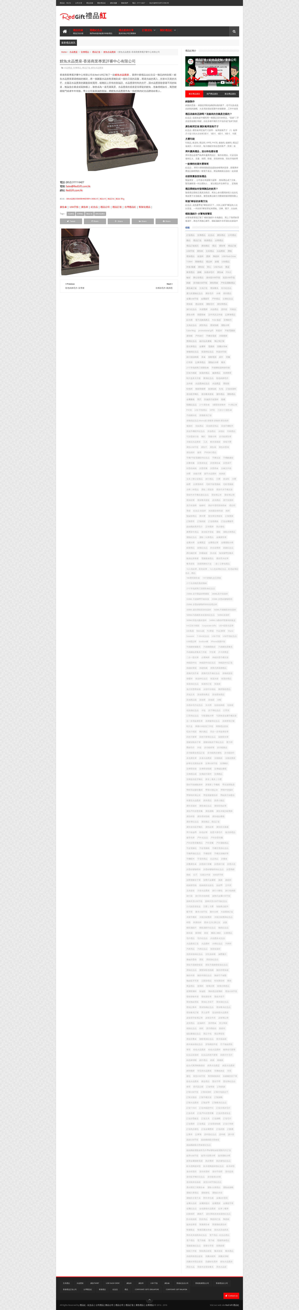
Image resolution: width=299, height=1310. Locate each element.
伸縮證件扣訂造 (225, 663)
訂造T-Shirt (191, 1108)
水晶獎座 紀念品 (217, 938)
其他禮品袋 (191, 700)
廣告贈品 (205, 246)
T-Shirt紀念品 (203, 636)
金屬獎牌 (216, 1203)
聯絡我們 (124, 3)
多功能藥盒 (222, 747)
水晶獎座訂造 (192, 943)
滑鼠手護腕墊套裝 (194, 965)
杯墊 (188, 922)
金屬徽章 (205, 299)
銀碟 (217, 261)
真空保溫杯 (228, 500)
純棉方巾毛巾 (226, 1055)
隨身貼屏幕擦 (192, 558)
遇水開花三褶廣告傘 (195, 1187)
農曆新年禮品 (192, 532)
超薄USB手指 (192, 1155)
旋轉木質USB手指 (194, 901)
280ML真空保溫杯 (220, 594)
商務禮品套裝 (222, 726)
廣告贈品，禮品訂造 (210, 822)
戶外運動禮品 (222, 843)
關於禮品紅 (101, 3)
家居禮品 (190, 272)
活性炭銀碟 (210, 954)
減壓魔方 (222, 954)
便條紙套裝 (227, 673)
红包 (221, 389)
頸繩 (223, 399)
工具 (205, 442)
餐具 (223, 362)
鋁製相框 (190, 1214)
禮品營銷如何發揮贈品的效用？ (201, 188)
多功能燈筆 (209, 747)
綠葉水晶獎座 (228, 1065)
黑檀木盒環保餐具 (205, 1267)
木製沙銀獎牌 (205, 917)
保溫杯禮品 (204, 373)
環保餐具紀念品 (223, 1007)
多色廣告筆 (191, 758)
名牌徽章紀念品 (212, 721)
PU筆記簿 (232, 405)
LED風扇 (190, 631)
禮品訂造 (96, 52)
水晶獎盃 (73, 52)
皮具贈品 (216, 500)
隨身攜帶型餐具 (226, 553)
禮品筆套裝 (219, 1034)
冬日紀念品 (226, 288)
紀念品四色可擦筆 (209, 1055)
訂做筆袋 (210, 1087)
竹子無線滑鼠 (226, 1044)
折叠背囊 (190, 463)
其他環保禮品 (218, 694)
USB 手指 (216, 636)
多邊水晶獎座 (205, 758)
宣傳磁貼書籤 (220, 769)
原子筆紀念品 (214, 710)
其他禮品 (211, 431)
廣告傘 (63, 207)
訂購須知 (147, 30)
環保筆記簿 (229, 495)
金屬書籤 (190, 399)
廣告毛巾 (209, 293)
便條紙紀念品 (192, 352)
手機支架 (216, 458)
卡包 (203, 710)
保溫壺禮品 (226, 678)
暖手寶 (189, 912)
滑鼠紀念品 (191, 970)
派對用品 (203, 325)
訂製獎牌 (229, 516)
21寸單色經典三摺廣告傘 (197, 367)
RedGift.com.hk (74, 190)
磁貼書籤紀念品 (193, 1034)
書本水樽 (214, 912)
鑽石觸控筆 (191, 553)
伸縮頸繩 (203, 668)
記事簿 (198, 1134)
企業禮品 (219, 240)
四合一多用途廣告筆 (219, 731)
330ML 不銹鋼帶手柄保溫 (197, 599)
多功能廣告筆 (225, 436)
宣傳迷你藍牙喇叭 (194, 779)
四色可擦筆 (191, 737)
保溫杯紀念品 (207, 352)
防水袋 (213, 553)
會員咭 (226, 479)
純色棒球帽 (191, 1060)
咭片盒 (189, 726)
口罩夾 (226, 710)
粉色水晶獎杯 (214, 1049)
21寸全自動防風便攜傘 (196, 583)
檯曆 (188, 484)
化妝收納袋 (219, 705)
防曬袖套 (203, 553)
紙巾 (221, 357)
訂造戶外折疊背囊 (205, 1113)
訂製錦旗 (201, 521)
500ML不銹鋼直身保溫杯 (225, 610)
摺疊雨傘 (201, 314)
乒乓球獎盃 (223, 652)
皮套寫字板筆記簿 (194, 1018)
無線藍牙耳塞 (192, 981)
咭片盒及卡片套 (193, 378)
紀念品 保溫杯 (199, 511)
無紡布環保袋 (222, 970)
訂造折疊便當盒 (223, 1113)
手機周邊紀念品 (193, 853)
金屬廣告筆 (221, 537)
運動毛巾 (210, 304)
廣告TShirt (94, 1283)
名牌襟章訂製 (228, 721)
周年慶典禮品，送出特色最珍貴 (201, 151)
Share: (230, 631)
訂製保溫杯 (206, 1092)
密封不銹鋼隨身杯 (194, 784)
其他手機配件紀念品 (195, 431)
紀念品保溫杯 (192, 1055)
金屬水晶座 (191, 1203)
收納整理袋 (191, 885)
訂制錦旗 (221, 1087)
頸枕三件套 (191, 1251)
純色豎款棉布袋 (216, 511)
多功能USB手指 (200, 283)
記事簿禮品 (230, 314)
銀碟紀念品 (202, 548)
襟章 (188, 1087)
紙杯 (228, 511)
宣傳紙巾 (228, 320)
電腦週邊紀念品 (193, 1246)
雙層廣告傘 (204, 1224)
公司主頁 (78, 3)
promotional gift (205, 330)
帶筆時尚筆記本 (193, 795)
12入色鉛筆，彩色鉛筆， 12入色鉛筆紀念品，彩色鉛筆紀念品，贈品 (211, 571)
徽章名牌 (190, 837)
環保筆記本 (216, 495)
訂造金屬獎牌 (207, 1129)
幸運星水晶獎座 (193, 800)
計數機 (230, 1129)
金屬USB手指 (192, 299)
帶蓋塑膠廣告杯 (210, 795)
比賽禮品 (228, 933)
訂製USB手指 (192, 1092)
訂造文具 (205, 1118)
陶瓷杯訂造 (215, 1219)
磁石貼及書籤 (205, 341)
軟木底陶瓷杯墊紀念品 (213, 1166)
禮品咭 (232, 505)
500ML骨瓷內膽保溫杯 (196, 620)
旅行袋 (189, 896)
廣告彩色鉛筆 (220, 806)
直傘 (203, 357)
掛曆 (188, 473)
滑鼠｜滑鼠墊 (207, 489)
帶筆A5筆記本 (211, 790)
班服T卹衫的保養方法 (196, 201)
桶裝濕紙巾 (191, 928)
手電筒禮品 (202, 859)
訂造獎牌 (190, 1124)
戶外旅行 (199, 336)
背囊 (228, 357)
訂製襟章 (190, 521)
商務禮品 (199, 261)
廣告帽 (189, 336)
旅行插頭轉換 (192, 357)
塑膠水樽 (212, 436)
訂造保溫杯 (231, 389)
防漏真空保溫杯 (211, 399)
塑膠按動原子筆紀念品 (213, 742)
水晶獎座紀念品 (202, 383)
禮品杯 (209, 261)
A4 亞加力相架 (192, 625)
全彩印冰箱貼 (209, 689)
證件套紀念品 (210, 1134)
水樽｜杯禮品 (192, 489)
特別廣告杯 (219, 981)
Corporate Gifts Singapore (147, 1289)
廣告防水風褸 (222, 827)
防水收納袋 (191, 1219)
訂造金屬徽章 (227, 521)
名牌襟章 (227, 373)
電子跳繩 (201, 1240)
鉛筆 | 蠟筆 (223, 1208)
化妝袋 (230, 705)
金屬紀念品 (191, 1208)
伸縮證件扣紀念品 (207, 663)
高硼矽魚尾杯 (211, 1261)
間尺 (199, 399)
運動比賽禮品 (192, 1193)
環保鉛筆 (190, 500)
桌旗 (225, 922)
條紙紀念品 (223, 928)
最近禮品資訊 (194, 94)
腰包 (188, 1076)
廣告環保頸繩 (203, 816)
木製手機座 (191, 917)
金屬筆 (202, 346)
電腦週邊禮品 (207, 558)
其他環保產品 (203, 694)
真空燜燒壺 (211, 1028)
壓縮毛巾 (190, 747)
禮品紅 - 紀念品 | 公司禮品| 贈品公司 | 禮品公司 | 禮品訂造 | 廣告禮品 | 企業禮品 (117, 1305)
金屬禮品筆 (213, 542)
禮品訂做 (232, 246)
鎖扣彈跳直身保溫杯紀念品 (218, 1214)
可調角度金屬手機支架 (226, 716)
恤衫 (188, 277)
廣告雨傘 (214, 283)
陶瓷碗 (226, 1219)
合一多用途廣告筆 (194, 721)
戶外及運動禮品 (228, 283)
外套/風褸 (190, 267)
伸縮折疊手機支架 (220, 657)
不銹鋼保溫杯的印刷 (221, 367)
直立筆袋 (223, 1023)
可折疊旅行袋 (192, 436)
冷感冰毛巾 (209, 272)
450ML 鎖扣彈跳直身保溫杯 (198, 610)
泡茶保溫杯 (215, 949)
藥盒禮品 (205, 1081)
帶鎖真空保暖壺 (227, 795)
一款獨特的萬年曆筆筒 (197, 163)
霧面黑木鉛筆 (222, 558)
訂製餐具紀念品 (219, 1102)
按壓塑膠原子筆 (193, 880)
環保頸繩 (214, 325)
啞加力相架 (191, 731)
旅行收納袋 (230, 890)
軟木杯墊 (230, 1166)
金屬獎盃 (201, 542)
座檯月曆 (227, 442)
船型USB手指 (199, 1076)
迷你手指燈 (217, 1171)
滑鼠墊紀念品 (212, 959)
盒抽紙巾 (201, 1023)
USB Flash (218, 267)
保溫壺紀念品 (192, 684)
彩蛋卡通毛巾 (216, 832)
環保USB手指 (231, 991)
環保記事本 (191, 1007)
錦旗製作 (190, 101)
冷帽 (219, 700)
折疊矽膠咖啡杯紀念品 (213, 869)
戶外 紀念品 (202, 837)
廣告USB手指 (192, 447)
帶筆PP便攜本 (227, 790)
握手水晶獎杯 (210, 473)
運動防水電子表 (193, 1198)
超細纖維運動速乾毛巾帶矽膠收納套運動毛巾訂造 (208, 1150)
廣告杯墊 (190, 816)
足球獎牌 (209, 526)
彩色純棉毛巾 (222, 378)
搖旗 (220, 880)
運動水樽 (225, 325)
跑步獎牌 (209, 1161)
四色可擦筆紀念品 (207, 737)
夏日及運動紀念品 (194, 293)
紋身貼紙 (212, 389)
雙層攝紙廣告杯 (219, 1224)
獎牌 (208, 256)
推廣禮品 (208, 240)
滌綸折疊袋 (191, 959)
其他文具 (190, 694)
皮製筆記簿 (223, 1018)
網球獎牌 (190, 1071)
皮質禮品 (190, 1023)
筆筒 (188, 1049)
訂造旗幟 (216, 1118)
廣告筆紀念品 (192, 822)
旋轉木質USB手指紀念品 (216, 901)
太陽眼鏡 (218, 758)
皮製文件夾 (210, 1018)
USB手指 (73, 207)
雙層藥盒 (190, 1230)
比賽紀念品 (228, 299)
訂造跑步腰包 (192, 1129)
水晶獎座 (221, 251)
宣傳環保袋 (191, 769)
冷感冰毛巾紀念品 (194, 705)
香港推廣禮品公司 (202, 1283)
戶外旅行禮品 (210, 452)
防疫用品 (203, 1219)
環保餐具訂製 (192, 1012)
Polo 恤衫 (216, 320)
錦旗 (188, 283)
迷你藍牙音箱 (207, 532)
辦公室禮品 (198, 277)
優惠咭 (189, 426)
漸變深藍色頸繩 (206, 970)
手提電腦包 (191, 848)
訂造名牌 (190, 1113)
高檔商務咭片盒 (204, 564)
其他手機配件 (227, 426)
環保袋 (189, 304)
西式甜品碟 (198, 1087)
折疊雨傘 (214, 468)
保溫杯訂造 (206, 684)
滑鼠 (201, 959)
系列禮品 (227, 293)
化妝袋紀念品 (192, 710)
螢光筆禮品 (191, 346)
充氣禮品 (199, 426)
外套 (199, 747)
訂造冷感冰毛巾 (223, 1108)
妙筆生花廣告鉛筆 (194, 763)
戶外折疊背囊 (217, 837)
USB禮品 (226, 261)
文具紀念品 (191, 325)
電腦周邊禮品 (223, 1240)
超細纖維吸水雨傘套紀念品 (198, 1145)
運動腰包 (205, 1193)
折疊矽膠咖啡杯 (193, 869)
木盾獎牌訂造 (227, 912)
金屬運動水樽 (227, 542)
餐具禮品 (229, 1251)
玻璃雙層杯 (191, 991)
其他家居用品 (212, 426)
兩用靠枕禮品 (224, 689)
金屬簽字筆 (228, 1203)
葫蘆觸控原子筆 (230, 1076)
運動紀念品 (191, 537)
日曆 (218, 479)
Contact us (233, 1296)
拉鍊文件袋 (226, 468)
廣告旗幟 (209, 811)
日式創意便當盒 (193, 906)
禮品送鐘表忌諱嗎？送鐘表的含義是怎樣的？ (208, 114)
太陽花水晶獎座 (193, 442)
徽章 (199, 452)
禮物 (230, 251)
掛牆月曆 (197, 473)
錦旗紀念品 (228, 548)
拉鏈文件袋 (205, 875)
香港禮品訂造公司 (70, 1289)
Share (95, 221)
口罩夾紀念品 (192, 716)
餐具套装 (190, 564)
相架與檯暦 (200, 389)
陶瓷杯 (216, 256)
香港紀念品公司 (182, 1283)
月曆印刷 (190, 138)
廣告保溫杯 (191, 806)
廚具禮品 (207, 800)
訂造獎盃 (201, 1124)
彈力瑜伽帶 (191, 832)
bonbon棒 (203, 641)
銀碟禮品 (190, 548)
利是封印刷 (221, 352)
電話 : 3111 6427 (138, 3)
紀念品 (94, 207)
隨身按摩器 (191, 1224)
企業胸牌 (205, 657)
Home (64, 52)
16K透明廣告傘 (193, 578)
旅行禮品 (209, 479)
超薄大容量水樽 (208, 1155)
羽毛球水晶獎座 (204, 1071)
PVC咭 (189, 410)
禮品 (214, 246)
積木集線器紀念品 (194, 1044)
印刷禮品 (231, 431)
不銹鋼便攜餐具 (193, 647)
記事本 (189, 1134)
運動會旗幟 (228, 1187)
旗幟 (199, 272)
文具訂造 (203, 288)
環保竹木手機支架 (224, 489)
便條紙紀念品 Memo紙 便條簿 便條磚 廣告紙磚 (207, 420)
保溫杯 (200, 256)
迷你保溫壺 (191, 1171)
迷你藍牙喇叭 (192, 394)
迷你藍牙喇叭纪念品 (195, 1177)
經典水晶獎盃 (213, 1065)
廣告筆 (222, 246)
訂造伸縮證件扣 (206, 1108)
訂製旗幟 (218, 1097)
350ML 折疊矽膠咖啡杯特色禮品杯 (201, 604)
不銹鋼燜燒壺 (209, 647)
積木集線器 (221, 1039)
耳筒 (229, 1071)
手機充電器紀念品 (220, 848)
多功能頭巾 (229, 753)
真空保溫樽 (191, 505)
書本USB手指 (201, 912)
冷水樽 (208, 705)
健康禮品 (216, 373)
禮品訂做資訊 (192, 246)
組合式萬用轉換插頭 (195, 1065)
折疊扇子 (227, 463)
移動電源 (212, 357)
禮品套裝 (199, 304)
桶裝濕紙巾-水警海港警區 (198, 213)
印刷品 (233, 309)
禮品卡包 (207, 1034)
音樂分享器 (208, 1246)
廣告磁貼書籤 (218, 816)
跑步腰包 (220, 526)
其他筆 (202, 700)
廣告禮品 (221, 235)
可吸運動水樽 (207, 716)
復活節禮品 (230, 832)
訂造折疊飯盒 (192, 1118)
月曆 (234, 479)
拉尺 (195, 875)
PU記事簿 (220, 631)
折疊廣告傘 (215, 463)
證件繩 (222, 1134)
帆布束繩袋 (215, 442)
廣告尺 (204, 447)
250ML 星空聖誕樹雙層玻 (197, 594)
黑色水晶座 (221, 1267)
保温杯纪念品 (201, 678)
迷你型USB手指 (213, 277)
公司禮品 (232, 235)
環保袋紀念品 (222, 1002)
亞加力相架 (191, 373)
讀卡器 (231, 1134)
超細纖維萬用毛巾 (194, 526)
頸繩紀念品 (191, 405)
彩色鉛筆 (203, 832)
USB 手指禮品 (201, 410)
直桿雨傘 (212, 1023)
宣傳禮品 (85, 52)
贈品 (188, 240)
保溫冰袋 (214, 678)
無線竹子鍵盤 (220, 975)
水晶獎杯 (205, 943)
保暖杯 (189, 678)
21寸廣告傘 (204, 405)
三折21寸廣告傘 (225, 410)
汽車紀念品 (202, 949)
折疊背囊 (203, 468)
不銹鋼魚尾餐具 (225, 647)
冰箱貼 (221, 431)
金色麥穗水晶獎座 (207, 1208)
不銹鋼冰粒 (191, 415)
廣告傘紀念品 (205, 806)
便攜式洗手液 (192, 673)
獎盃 (227, 267)
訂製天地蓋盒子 (221, 1092)
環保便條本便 (192, 996)
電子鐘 (211, 1240)
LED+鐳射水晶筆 (226, 625)
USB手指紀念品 (230, 636)
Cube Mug (191, 330)
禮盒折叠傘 (191, 1039)
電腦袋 (211, 346)
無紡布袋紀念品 (204, 975)
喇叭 (203, 436)
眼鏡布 (222, 1028)
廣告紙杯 (190, 452)
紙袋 (212, 1060)
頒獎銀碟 (220, 1246)
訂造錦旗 (220, 1129)
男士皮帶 (205, 1012)
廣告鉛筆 (209, 827)
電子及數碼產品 (202, 320)
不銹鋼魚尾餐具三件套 (196, 652)
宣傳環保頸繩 (205, 769)
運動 (218, 532)
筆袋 (188, 511)
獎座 (229, 981)
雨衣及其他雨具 (221, 1230)
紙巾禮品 (203, 1060)
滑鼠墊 (226, 383)
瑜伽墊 (202, 991)
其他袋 (211, 700)
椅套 (206, 933)
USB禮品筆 (191, 641)
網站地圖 (113, 3)
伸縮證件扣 (191, 663)
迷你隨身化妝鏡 (193, 1182)
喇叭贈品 (203, 731)
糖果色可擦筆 (229, 1049)
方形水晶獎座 (203, 890)
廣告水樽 (190, 314)
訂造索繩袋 (213, 521)
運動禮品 (231, 394)
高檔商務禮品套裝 (194, 1256)
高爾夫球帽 (223, 1256)
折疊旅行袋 (219, 864)
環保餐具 (214, 288)
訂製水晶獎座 (192, 1102)
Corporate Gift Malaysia (176, 1289)
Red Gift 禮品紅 (232, 1305)
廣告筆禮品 (222, 304)
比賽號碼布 (198, 484)
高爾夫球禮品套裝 (194, 1261)
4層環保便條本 (219, 405)
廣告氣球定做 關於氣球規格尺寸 (202, 126)
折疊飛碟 (230, 869)
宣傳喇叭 (224, 763)
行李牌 (189, 362)
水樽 (218, 293)
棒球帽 (198, 933)
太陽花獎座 (230, 758)
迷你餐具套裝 (207, 394)
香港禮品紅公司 (222, 1283)
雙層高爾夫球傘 (204, 1230)
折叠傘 (224, 859)
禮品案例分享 (127, 31)
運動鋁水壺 (217, 1193)
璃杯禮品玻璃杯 (215, 991)
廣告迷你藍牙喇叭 (194, 827)
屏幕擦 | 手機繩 (212, 784)
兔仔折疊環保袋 (193, 689)
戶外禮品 (216, 299)
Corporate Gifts (209, 625)
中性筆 (212, 652)
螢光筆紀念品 (229, 1081)
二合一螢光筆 (192, 657)
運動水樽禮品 (229, 532)
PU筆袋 (210, 631)
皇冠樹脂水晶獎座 (220, 1012)
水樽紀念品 (217, 943)
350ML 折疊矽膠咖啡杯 (222, 599)
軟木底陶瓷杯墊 (193, 1166)
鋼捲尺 (200, 1214)
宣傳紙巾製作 (205, 774)
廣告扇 (213, 447)
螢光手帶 (216, 1081)
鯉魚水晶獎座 (110, 52)
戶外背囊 (209, 843)
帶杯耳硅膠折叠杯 (194, 790)
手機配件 (190, 859)
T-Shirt (189, 261)
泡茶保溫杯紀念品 (194, 954)
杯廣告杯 (197, 922)
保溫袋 (217, 684)
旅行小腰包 (217, 890)
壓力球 (229, 742)
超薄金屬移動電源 (194, 1161)
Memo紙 (200, 631)
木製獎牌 (223, 336)
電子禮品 (190, 1240)
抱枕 (188, 875)
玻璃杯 (200, 986)
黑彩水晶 (190, 1267)
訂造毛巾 (227, 1118)
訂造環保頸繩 (214, 1124)
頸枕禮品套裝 (205, 1251)
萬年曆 (202, 516)
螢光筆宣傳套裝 (215, 516)
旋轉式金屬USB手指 (221, 896)
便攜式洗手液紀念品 (210, 673)
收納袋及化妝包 (206, 885)
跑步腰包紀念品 (223, 1161)
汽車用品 (190, 949)
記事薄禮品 (200, 362)
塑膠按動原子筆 (193, 742)
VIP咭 (212, 410)
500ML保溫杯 (223, 615)
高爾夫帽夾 (210, 1256)
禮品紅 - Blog (65, 3)
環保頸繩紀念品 (206, 1007)
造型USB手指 (229, 277)
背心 (209, 267)
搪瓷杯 (228, 880)
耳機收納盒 (219, 1071)
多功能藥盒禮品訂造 (195, 753)
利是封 (219, 330)
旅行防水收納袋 (202, 896)
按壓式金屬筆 (209, 880)
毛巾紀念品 (202, 938)
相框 (201, 1028)
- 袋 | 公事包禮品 (222, 564)
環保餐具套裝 (203, 500)
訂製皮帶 (205, 1102)
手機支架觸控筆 (221, 853)
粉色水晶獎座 (199, 1049)
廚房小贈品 (219, 800)
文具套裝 (190, 890)
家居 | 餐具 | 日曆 (213, 779)
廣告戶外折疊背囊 (194, 811)
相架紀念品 (191, 1028)
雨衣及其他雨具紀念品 (196, 1235)
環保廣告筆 (206, 996)
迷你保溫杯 (204, 1171)
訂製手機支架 (205, 1097)
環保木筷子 (219, 996)
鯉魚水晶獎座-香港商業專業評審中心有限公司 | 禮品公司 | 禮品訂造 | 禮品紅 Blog (95, 199)
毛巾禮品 (190, 938)
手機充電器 (211, 336)
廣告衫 (201, 267)
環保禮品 (190, 256)
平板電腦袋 (230, 330)
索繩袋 (220, 1060)
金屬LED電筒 (222, 1198)
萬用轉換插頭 (214, 1076)
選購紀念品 (101, 31)
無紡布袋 (190, 975)
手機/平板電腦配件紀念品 (197, 458)
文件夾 (228, 885)
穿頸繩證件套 (211, 1044)
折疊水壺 (231, 864)
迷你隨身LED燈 (214, 1177)
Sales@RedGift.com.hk (159, 3)
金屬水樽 (190, 542)
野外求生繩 (208, 1198)
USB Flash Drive (229, 256)
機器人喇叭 (216, 933)
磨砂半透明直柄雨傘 (217, 505)
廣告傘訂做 (191, 288)
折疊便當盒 (202, 463)
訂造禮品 (190, 235)
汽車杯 (228, 943)
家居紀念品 (208, 378)
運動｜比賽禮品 (206, 537)
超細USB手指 (192, 1140)
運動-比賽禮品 (213, 1187)
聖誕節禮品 (191, 516)
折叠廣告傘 (191, 864)
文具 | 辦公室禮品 (194, 479)
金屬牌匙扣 (204, 1203)
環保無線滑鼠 (192, 1002)
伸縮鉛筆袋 (191, 668)
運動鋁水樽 (213, 362)
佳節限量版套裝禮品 (195, 176)
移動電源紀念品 (206, 1039)
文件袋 (189, 383)
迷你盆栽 (229, 1171)
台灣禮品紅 (130, 207)
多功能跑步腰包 (214, 753)
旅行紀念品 (191, 309)
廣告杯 (84, 207)
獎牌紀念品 (191, 341)
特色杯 (189, 389)
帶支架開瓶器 (228, 784)
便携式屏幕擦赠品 (218, 668)
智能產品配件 (222, 906)
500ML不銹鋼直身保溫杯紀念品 (200, 615)
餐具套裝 (218, 1251)
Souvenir (190, 636)
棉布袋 (189, 933)
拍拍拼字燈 (218, 875)
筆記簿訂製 (219, 341)
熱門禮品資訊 (212, 94)
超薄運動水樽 (224, 1155)
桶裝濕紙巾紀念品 (207, 928)
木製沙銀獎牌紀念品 (223, 917)
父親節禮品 (206, 981)
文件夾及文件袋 (215, 314)
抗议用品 (214, 859)
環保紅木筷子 (207, 1002)
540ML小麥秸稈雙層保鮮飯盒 (222, 620)
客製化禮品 (144, 207)
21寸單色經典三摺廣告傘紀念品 (200, 588)
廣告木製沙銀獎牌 (224, 811)
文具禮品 (210, 251)
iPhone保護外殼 (218, 641)
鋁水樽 (189, 320)
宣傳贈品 (218, 774)
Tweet (72, 221)
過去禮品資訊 (230, 94)
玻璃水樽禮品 (223, 986)
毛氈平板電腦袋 (213, 484)
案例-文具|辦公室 (212, 922)
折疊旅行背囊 (205, 864)
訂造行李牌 (228, 1124)
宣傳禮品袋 (191, 774)
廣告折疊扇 (224, 447)
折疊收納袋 (191, 468)
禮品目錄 (89, 3)
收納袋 (222, 473)
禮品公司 (105, 207)
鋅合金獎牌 (215, 548)
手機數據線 (228, 458)
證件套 (224, 309)
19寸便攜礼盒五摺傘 (212, 578)
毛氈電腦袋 (228, 484)
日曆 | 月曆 (208, 906)
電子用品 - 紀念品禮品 (219, 1235)
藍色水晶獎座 (192, 1081)
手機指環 (207, 853)
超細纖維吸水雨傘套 (210, 1140)
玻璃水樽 (210, 986)
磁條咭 (202, 505)
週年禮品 (220, 394)
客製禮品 (102, 1289)
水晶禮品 (214, 309)
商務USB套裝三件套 (204, 726)
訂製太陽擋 (191, 1097)
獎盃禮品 (190, 986)
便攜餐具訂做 (205, 415)
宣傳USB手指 (211, 763)
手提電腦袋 (204, 848)
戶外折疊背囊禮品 (194, 843)
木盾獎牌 (203, 309)
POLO (228, 272)
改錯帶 (219, 885)
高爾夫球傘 (222, 346)
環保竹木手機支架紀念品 (197, 495)
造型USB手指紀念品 (212, 1182)
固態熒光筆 (223, 737)
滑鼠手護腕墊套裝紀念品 (216, 965)
